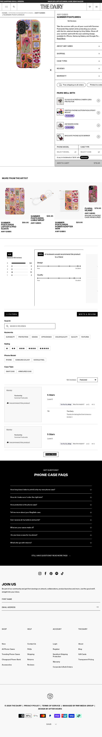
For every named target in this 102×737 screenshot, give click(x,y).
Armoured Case (24, 371)
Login (55, 644)
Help (29, 629)
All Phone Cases (8, 649)
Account (57, 629)
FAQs (29, 649)
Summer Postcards (13, 15)
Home (4, 13)
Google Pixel (39, 360)
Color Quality (61, 337)
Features (85, 337)
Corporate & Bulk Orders (63, 667)
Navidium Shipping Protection (60, 655)
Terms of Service (51, 706)
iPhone (9, 360)
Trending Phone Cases (11, 654)
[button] (19, 263)
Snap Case (10, 371)
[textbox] (29, 326)
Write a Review (88, 314)
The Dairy (82, 629)
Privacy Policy (32, 706)
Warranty (56, 662)
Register (56, 649)
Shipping (30, 654)
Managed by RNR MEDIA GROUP (78, 706)
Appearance (46, 337)
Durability (10, 337)
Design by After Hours (50, 709)
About (80, 644)
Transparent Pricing (86, 659)
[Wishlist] (90, 6)
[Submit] (97, 607)
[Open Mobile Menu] (6, 6)
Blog (80, 649)
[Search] (14, 6)
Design (35, 337)
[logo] (52, 6)
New (4, 644)
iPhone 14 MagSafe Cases (21, 13)
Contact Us (31, 644)
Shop (4, 629)
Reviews (30, 665)
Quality (74, 337)
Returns (30, 659)
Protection (23, 337)
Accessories (7, 665)
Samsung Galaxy (22, 360)
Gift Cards (82, 654)
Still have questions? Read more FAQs (49, 556)
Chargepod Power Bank (11, 659)
